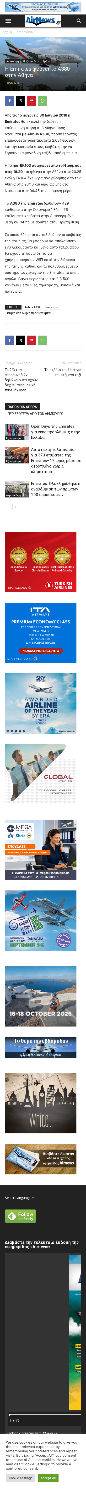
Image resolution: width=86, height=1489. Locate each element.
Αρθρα (46, 61)
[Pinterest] (31, 101)
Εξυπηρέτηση (14, 438)
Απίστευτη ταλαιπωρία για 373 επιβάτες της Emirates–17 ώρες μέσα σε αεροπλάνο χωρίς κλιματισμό (56, 460)
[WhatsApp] (42, 101)
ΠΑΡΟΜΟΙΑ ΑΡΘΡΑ (22, 407)
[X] (20, 101)
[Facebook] (9, 101)
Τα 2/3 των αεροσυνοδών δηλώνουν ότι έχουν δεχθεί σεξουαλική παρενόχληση (21, 380)
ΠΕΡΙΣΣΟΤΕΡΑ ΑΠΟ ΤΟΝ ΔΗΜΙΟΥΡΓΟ (36, 414)
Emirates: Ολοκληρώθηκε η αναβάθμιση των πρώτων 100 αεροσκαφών (55, 489)
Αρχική (7, 32)
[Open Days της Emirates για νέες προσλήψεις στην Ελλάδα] (17, 432)
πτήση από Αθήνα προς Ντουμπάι (29, 313)
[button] (8, 21)
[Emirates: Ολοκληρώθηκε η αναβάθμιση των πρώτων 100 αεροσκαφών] (17, 489)
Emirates (51, 307)
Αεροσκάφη (24, 32)
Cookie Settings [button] (20, 1478)
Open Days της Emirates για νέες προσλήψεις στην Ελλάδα (55, 432)
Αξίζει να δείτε (31, 61)
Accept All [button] (48, 1478)
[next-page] (15, 507)
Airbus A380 (32, 307)
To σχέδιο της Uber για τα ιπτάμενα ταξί (62, 372)
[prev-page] (8, 507)
